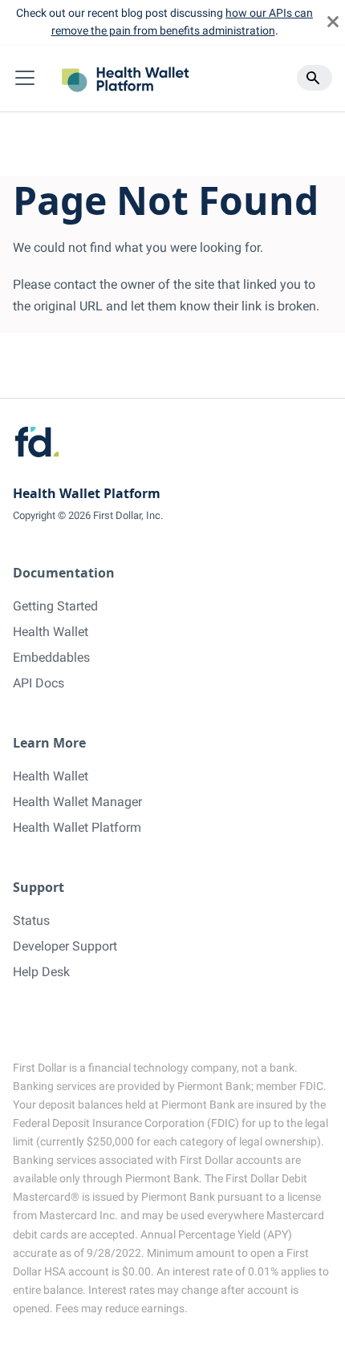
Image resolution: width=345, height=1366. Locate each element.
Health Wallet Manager (77, 801)
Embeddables (51, 657)
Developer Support (65, 946)
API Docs (38, 683)
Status (31, 920)
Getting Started (55, 606)
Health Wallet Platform (77, 827)
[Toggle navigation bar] (25, 78)
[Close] (333, 22)
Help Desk (41, 971)
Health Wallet (50, 631)
